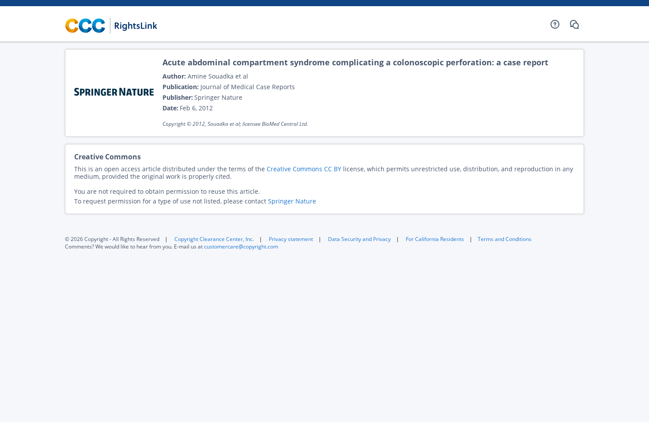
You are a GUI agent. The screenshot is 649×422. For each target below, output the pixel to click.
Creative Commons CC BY (304, 169)
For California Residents (435, 239)
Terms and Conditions (505, 239)
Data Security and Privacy (359, 239)
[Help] (555, 24)
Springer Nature (292, 201)
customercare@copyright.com (241, 246)
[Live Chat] (574, 24)
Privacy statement (291, 239)
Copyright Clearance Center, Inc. (214, 239)
